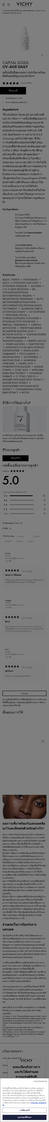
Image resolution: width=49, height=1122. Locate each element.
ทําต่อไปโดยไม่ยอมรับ (40, 1081)
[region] (24, 1100)
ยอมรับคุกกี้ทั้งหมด (24, 1117)
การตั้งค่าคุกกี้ (24, 1110)
